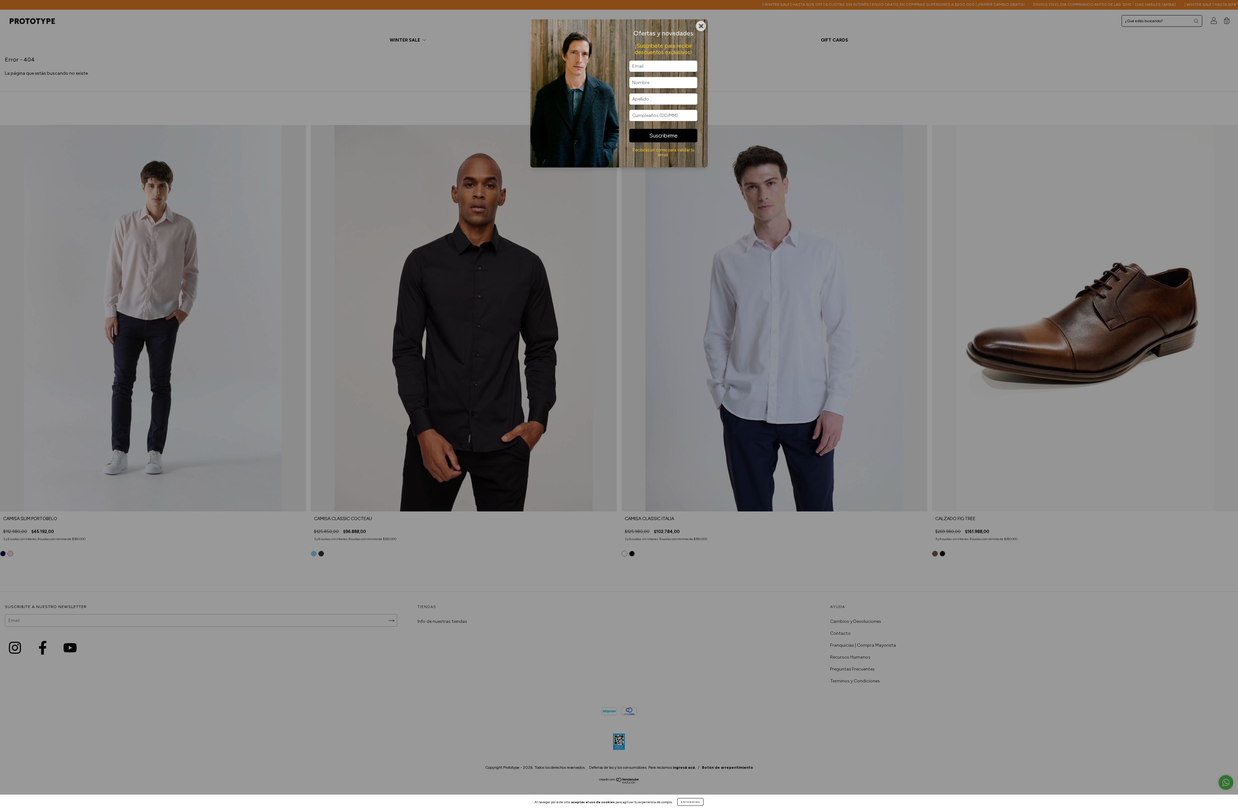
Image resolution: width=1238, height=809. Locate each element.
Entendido (690, 802)
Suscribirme (663, 135)
